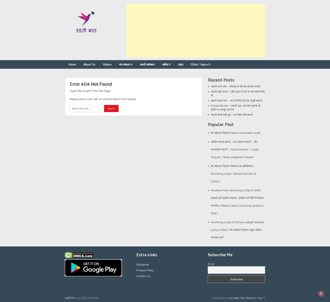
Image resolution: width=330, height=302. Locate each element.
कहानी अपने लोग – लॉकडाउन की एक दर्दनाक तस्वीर (235, 86)
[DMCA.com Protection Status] (79, 257)
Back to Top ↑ (256, 298)
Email (211, 264)
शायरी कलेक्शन (147, 64)
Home (72, 64)
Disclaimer (142, 264)
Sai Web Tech (237, 298)
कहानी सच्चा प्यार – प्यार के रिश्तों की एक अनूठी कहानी (236, 100)
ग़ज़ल (180, 64)
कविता (165, 64)
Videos (107, 64)
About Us (89, 64)
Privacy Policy (145, 270)
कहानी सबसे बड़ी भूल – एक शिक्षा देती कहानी (232, 114)
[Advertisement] (195, 30)
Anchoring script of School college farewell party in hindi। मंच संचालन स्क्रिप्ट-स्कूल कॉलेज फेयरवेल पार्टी (237, 229)
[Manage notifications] (321, 294)
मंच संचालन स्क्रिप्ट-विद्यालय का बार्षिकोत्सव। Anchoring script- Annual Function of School (233, 173)
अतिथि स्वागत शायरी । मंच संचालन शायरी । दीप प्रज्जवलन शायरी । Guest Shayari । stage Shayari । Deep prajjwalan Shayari (234, 149)
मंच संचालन (124, 64)
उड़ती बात (69, 298)
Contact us (143, 276)
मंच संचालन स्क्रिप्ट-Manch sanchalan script (235, 132)
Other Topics (199, 64)
